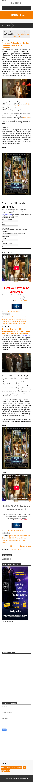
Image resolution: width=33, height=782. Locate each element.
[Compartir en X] (6, 314)
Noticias (6, 25)
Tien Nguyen (25, 778)
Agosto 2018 (12, 536)
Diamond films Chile (14, 106)
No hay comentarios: (17, 530)
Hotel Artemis (16, 321)
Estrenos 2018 (6, 321)
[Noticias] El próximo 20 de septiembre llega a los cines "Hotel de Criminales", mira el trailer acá (16, 331)
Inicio (10, 546)
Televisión (19, 767)
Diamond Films (23, 317)
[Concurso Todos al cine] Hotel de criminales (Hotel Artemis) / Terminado (15, 45)
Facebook (16, 3)
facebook (10, 301)
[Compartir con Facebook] (7, 314)
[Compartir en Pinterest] (9, 314)
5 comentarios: (15, 311)
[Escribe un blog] (4, 314)
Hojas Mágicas (16, 15)
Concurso (15, 317)
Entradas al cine (21, 319)
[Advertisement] (15, 637)
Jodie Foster (22, 323)
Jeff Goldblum (13, 323)
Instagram (12, 3)
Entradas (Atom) (16, 549)
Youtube (19, 3)
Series (13, 767)
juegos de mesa (5, 771)
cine (9, 317)
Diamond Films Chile (21, 301)
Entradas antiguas (25, 546)
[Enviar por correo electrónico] (2, 314)
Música (8, 767)
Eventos (3, 767)
